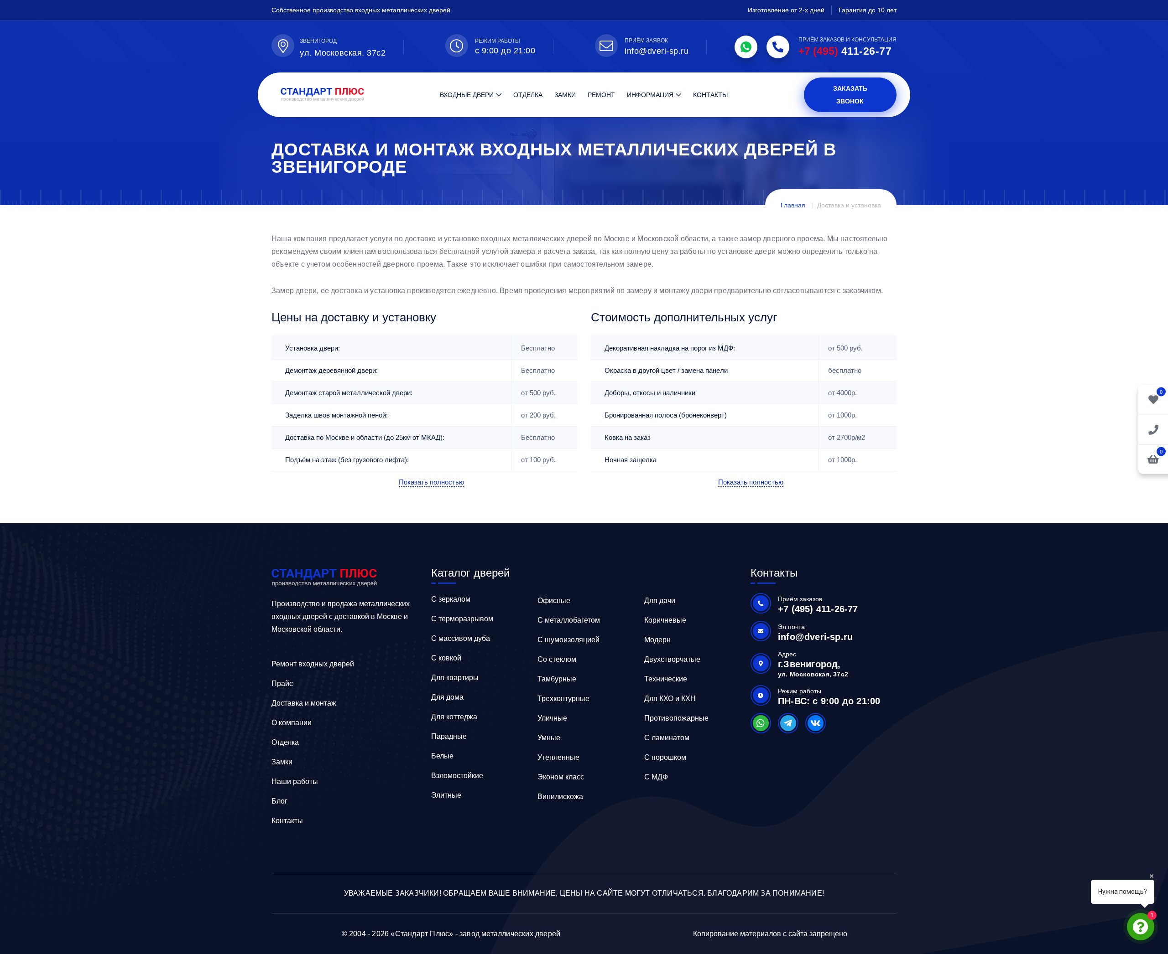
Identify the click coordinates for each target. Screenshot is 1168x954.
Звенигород (318, 41)
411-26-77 (845, 51)
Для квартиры (455, 677)
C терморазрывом (462, 619)
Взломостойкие (457, 775)
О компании (291, 723)
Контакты (710, 94)
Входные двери (467, 94)
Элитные (446, 795)
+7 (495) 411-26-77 (818, 609)
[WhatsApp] (746, 47)
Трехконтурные (563, 698)
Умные (548, 738)
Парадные (449, 736)
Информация (650, 94)
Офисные (553, 600)
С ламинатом (666, 738)
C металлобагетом (568, 620)
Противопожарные (676, 718)
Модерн (657, 640)
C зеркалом (450, 599)
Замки (565, 94)
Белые (442, 756)
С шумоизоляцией (568, 640)
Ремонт (601, 94)
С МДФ (656, 777)
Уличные (552, 718)
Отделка (527, 94)
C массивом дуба (460, 638)
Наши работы (294, 781)
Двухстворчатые (672, 659)
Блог (279, 801)
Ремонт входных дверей (312, 664)
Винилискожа (560, 796)
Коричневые (665, 620)
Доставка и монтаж (303, 703)
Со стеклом (556, 659)
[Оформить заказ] (1153, 429)
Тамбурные (556, 679)
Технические (665, 679)
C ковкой (446, 658)
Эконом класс (560, 777)
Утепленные (558, 757)
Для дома (447, 697)
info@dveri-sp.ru (656, 51)
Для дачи (659, 600)
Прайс (282, 683)
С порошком (665, 757)
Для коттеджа (454, 717)
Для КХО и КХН (670, 698)
